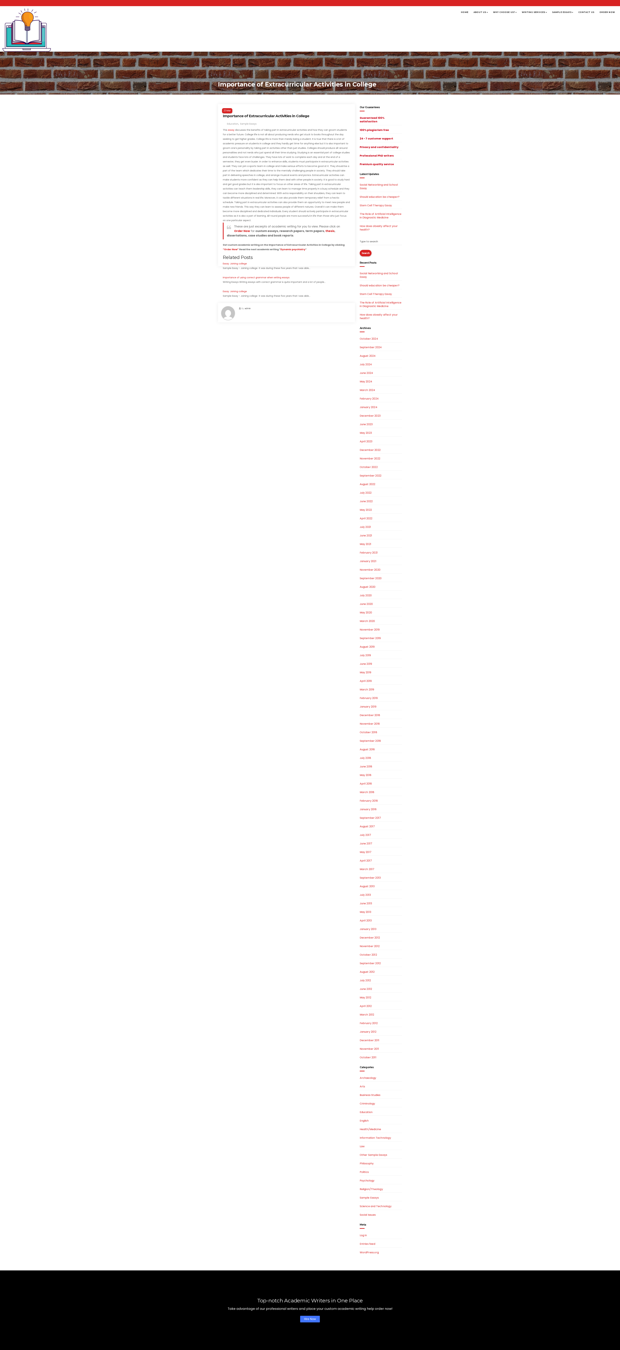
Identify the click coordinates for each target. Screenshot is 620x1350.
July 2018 (365, 758)
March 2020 (367, 621)
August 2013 (367, 886)
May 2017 (366, 852)
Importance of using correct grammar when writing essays (256, 277)
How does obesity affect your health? (379, 227)
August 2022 (367, 484)
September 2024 (371, 347)
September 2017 (370, 818)
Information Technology (375, 1138)
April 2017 (366, 860)
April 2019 (366, 681)
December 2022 (370, 450)
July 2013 (365, 895)
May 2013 (365, 912)
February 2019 (369, 698)
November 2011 (369, 1049)
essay (231, 130)
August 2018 (367, 749)
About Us (480, 12)
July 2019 (365, 655)
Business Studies (370, 1095)
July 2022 (366, 493)
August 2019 (367, 647)
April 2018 (366, 783)
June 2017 (366, 843)
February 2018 (369, 801)
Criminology (367, 1103)
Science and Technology (376, 1206)
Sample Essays (562, 12)
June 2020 (366, 604)
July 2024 (366, 364)
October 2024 (369, 339)
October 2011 (368, 1057)
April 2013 (366, 920)
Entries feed (367, 1244)
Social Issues (368, 1215)
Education (232, 123)
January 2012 (368, 1032)
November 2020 (370, 570)
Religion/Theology (371, 1189)
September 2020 (371, 578)
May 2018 (366, 775)
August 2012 (367, 972)
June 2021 (366, 535)
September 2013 (370, 878)
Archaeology (368, 1078)
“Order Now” (231, 249)
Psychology (367, 1180)
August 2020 (368, 587)
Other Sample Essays (373, 1155)
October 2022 (369, 467)
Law (362, 1146)
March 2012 (367, 1014)
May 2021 (365, 544)
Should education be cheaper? (380, 197)
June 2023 (366, 424)
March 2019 (367, 689)
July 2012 (365, 980)
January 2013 (368, 929)
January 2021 (368, 561)
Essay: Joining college (235, 263)
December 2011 (369, 1040)
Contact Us (586, 12)
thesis (330, 231)
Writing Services (533, 12)
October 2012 (368, 955)
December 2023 (370, 416)
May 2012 (365, 997)
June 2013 (366, 903)
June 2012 (366, 989)
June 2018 (366, 766)
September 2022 (371, 475)
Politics (364, 1172)
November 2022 (370, 458)
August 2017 (367, 826)
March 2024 (367, 390)
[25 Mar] (286, 106)
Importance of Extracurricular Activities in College (266, 116)
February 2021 (369, 552)
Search (366, 253)
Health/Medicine (370, 1129)
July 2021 (365, 527)
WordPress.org (369, 1252)
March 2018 (367, 792)
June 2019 (366, 664)
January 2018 (368, 809)
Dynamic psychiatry (292, 249)
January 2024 (368, 407)
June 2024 (366, 373)
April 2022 (366, 518)
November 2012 (370, 946)
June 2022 (366, 501)
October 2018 (368, 732)
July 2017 (365, 835)
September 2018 (370, 741)
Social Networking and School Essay (379, 186)
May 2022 (366, 510)
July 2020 (366, 595)
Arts (362, 1086)
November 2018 (370, 724)
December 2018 (370, 715)
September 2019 (370, 638)
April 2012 (366, 1006)
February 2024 (369, 398)
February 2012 (369, 1023)
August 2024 (368, 356)
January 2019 (368, 706)
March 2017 (367, 869)
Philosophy (367, 1163)
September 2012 (370, 963)
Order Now (607, 12)
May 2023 (366, 433)
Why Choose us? (504, 12)
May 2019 (365, 672)
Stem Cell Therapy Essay (376, 205)
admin (248, 308)
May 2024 (366, 381)
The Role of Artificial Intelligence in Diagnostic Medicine (381, 215)
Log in (363, 1235)
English (364, 1121)
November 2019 (370, 629)
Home (464, 12)
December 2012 (370, 937)
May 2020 (366, 612)
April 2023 (366, 441)
